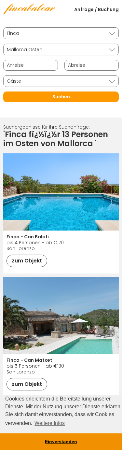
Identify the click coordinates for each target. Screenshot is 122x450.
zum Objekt (27, 260)
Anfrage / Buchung (96, 9)
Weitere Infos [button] (49, 423)
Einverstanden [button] (61, 441)
